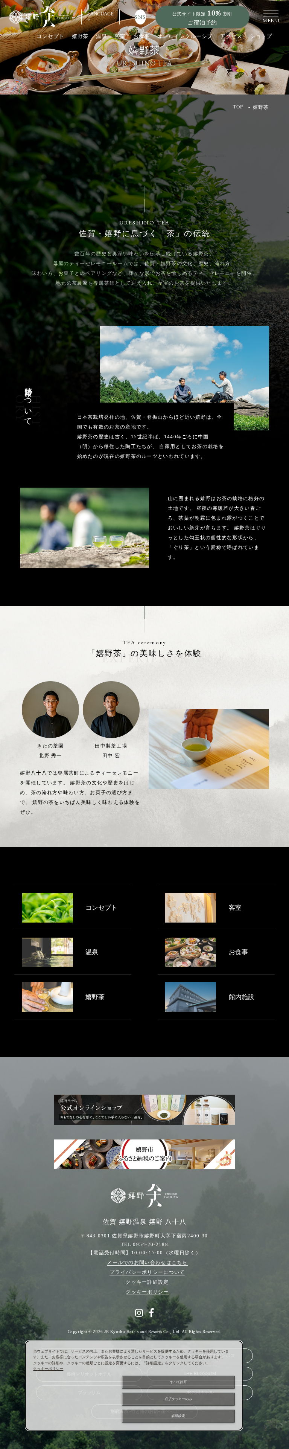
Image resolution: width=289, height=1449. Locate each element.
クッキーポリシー (147, 1292)
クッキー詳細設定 (147, 1282)
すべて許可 (178, 1382)
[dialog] (134, 1385)
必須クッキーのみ (178, 1399)
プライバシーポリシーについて (147, 1272)
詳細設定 (178, 1416)
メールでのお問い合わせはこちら (147, 1262)
